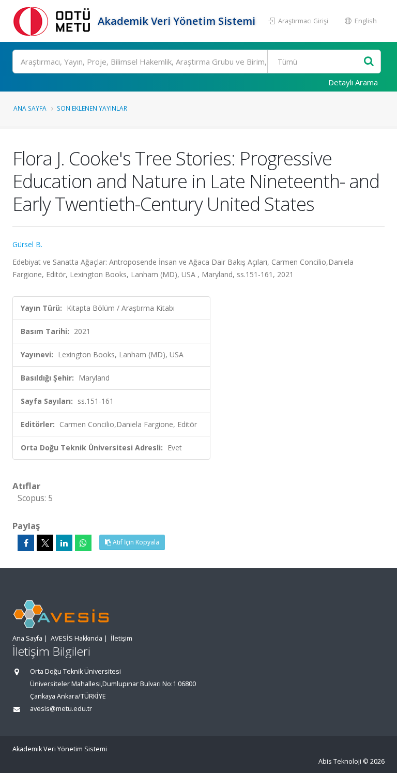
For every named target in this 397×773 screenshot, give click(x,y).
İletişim (121, 638)
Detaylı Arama (353, 82)
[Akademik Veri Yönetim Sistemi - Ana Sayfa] (53, 21)
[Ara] (368, 61)
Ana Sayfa (30, 108)
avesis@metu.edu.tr (61, 708)
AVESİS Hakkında (76, 638)
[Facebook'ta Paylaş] (26, 543)
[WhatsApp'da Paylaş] (83, 543)
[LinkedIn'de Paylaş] (64, 543)
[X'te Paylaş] (45, 543)
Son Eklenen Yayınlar (92, 108)
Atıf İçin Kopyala (135, 542)
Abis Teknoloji (339, 761)
